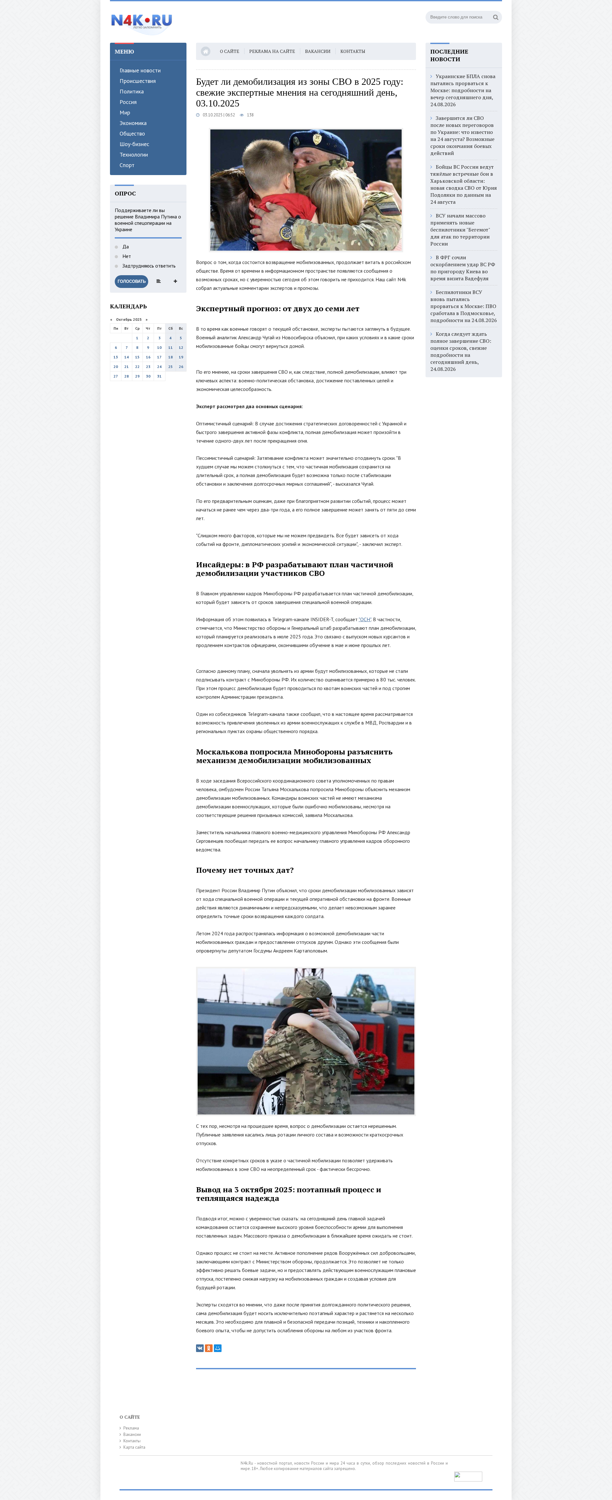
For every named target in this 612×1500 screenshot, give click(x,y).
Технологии (134, 154)
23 (148, 366)
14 (126, 357)
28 (126, 376)
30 (148, 376)
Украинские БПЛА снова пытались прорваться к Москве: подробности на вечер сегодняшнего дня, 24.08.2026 (462, 90)
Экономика (133, 123)
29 (137, 376)
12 (181, 347)
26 (181, 366)
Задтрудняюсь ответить (148, 265)
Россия (128, 102)
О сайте (229, 51)
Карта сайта (134, 1447)
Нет (126, 256)
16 (148, 357)
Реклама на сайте (272, 51)
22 (137, 366)
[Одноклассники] (209, 1348)
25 (170, 366)
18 (170, 357)
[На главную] (142, 22)
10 (159, 347)
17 (159, 357)
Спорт (127, 165)
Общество (132, 133)
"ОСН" (365, 619)
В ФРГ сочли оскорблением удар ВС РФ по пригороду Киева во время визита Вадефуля (462, 268)
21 (126, 366)
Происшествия (138, 81)
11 (170, 347)
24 (159, 366)
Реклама (131, 1428)
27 (115, 376)
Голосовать (132, 281)
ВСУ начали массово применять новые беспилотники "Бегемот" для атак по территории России (460, 229)
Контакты (352, 51)
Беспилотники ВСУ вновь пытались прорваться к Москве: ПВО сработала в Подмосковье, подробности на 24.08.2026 (463, 306)
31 (159, 376)
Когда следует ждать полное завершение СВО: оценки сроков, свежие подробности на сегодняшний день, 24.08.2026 (460, 351)
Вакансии (318, 51)
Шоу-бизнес (134, 144)
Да (125, 246)
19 (181, 357)
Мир (125, 112)
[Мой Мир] (218, 1348)
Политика (132, 91)
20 (115, 366)
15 (137, 357)
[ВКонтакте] (200, 1348)
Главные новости (140, 70)
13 (115, 357)
